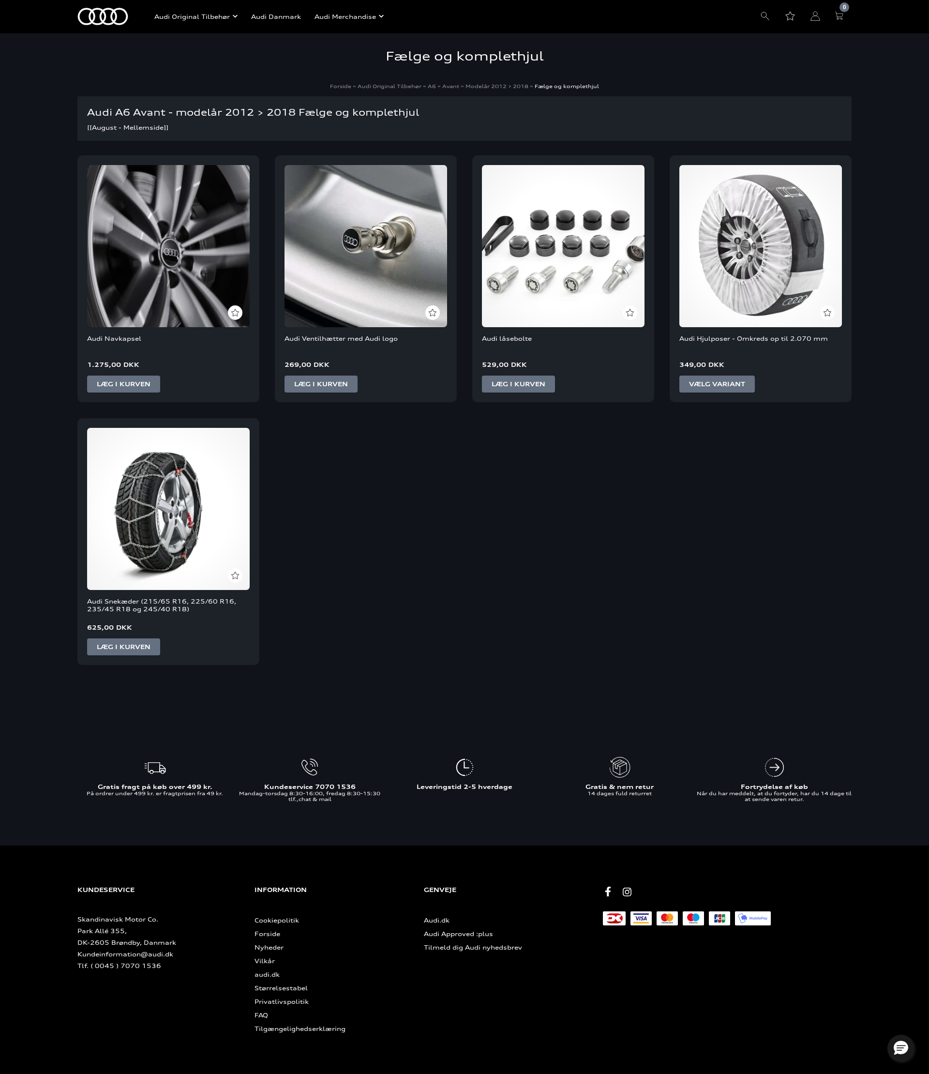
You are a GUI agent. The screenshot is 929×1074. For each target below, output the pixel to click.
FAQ (261, 1015)
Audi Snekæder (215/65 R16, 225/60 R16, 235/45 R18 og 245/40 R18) (161, 605)
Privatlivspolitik (282, 1001)
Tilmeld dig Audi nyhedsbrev (473, 947)
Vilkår (265, 961)
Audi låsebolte (507, 338)
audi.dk (267, 974)
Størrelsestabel (281, 988)
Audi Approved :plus (458, 934)
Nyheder (269, 947)
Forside (340, 86)
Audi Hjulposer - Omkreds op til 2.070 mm (753, 338)
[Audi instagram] (627, 892)
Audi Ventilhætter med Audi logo (341, 338)
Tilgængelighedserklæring (300, 1028)
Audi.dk (437, 920)
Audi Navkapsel (114, 338)
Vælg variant (717, 384)
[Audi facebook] (607, 891)
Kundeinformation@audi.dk (125, 954)
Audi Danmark (276, 16)
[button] (900, 1048)
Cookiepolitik (277, 920)
